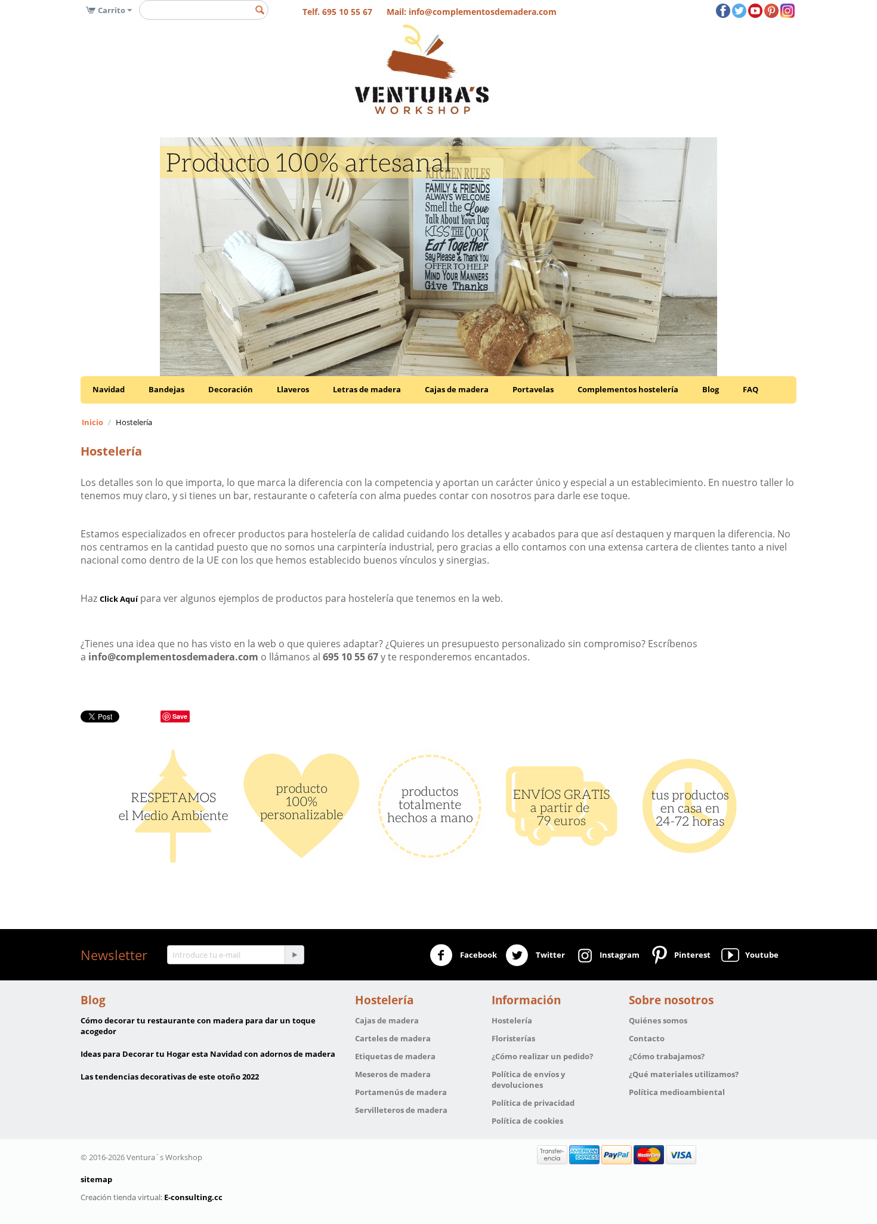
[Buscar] (259, 11)
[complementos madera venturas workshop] (422, 68)
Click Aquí (119, 598)
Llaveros (293, 389)
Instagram (618, 954)
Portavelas (533, 389)
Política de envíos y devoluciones (528, 1079)
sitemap (96, 1179)
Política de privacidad (533, 1102)
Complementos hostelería (628, 389)
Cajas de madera (457, 389)
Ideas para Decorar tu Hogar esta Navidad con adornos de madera (208, 1053)
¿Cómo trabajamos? (667, 1056)
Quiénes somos (658, 1020)
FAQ (750, 389)
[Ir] (294, 955)
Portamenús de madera (401, 1092)
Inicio (92, 422)
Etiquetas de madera (395, 1056)
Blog (710, 389)
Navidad (108, 389)
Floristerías (513, 1038)
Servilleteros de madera (401, 1110)
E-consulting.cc (193, 1197)
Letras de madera (367, 389)
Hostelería (512, 1020)
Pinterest (691, 954)
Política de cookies (527, 1120)
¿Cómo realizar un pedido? (542, 1056)
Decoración (230, 389)
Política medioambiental (677, 1092)
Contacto (647, 1038)
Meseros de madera (393, 1074)
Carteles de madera (393, 1038)
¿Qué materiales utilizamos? (684, 1074)
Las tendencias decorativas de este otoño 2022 (170, 1076)
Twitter (549, 954)
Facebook (477, 954)
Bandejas (166, 389)
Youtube (760, 954)
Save (179, 716)
